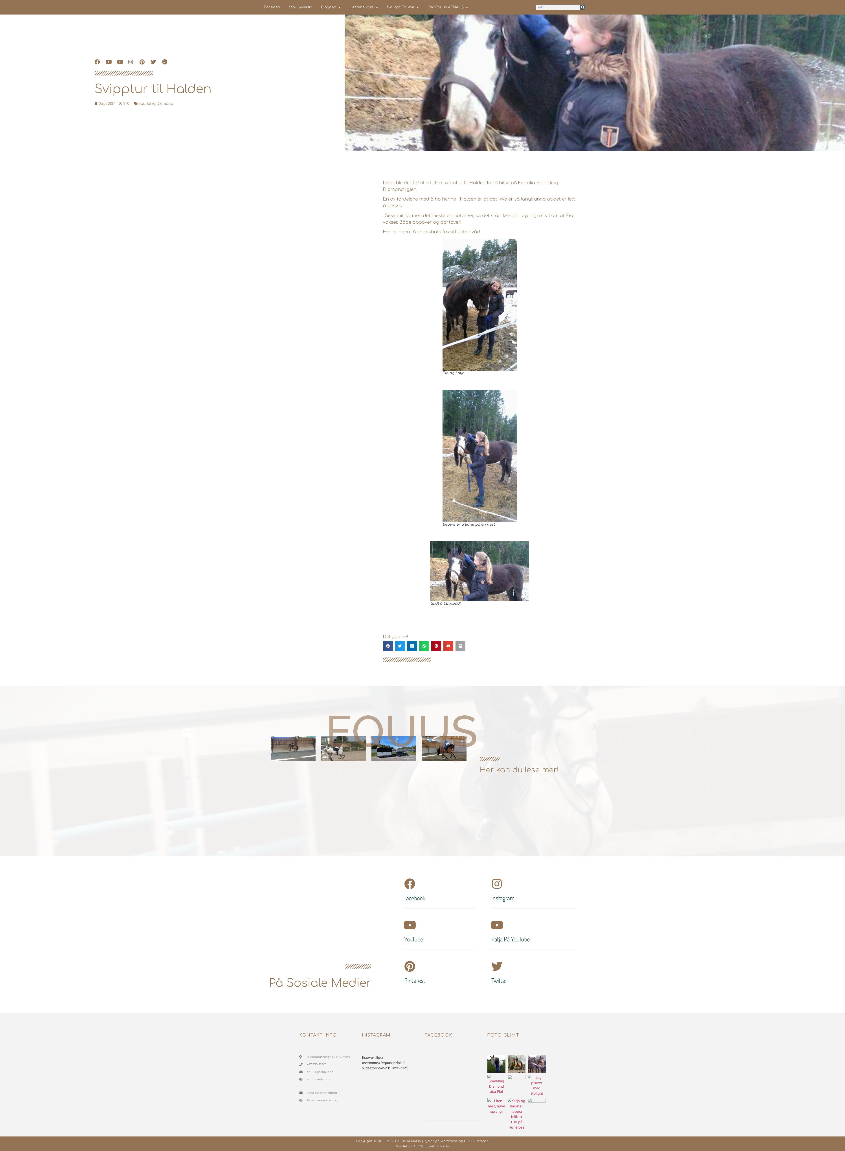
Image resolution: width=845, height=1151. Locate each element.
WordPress (449, 1141)
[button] (388, 646)
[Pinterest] (409, 966)
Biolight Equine (400, 7)
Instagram (503, 898)
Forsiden (272, 7)
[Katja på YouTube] (496, 924)
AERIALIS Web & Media (431, 1146)
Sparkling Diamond (155, 104)
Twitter (499, 980)
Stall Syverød (300, 7)
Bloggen (328, 7)
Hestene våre (361, 7)
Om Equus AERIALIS (446, 7)
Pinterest (414, 980)
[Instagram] (496, 883)
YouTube (413, 939)
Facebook (414, 898)
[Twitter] (496, 966)
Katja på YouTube (510, 939)
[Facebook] (409, 883)
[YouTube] (409, 924)
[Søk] (582, 7)
